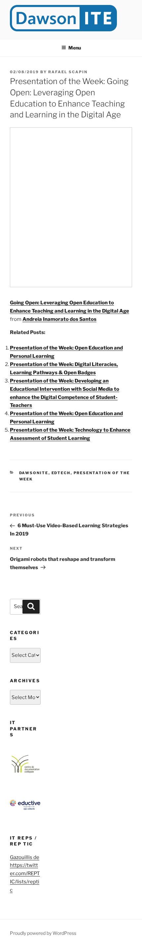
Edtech (61, 473)
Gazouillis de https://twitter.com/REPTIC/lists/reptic (25, 873)
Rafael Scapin (68, 72)
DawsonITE (34, 473)
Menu (74, 47)
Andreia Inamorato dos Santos (59, 319)
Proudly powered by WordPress (43, 933)
